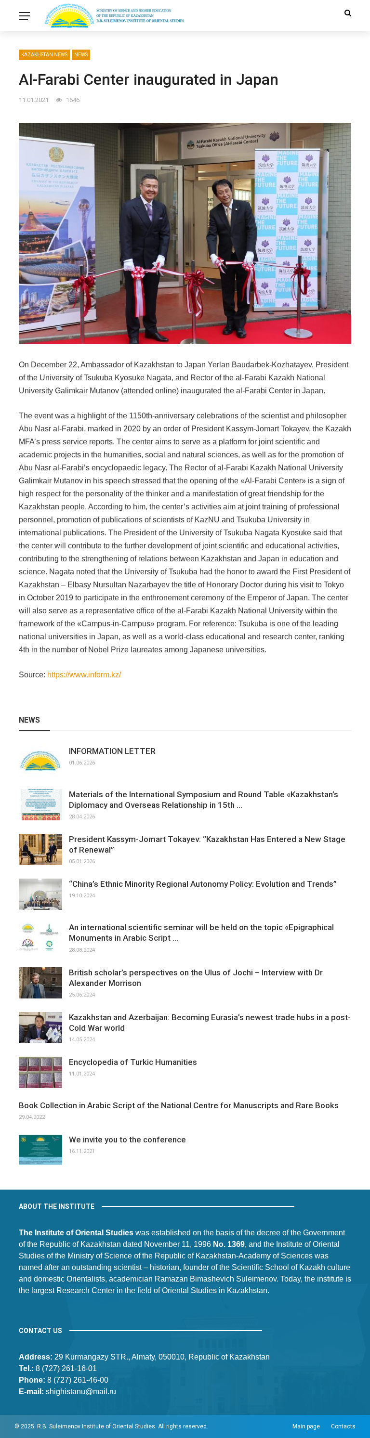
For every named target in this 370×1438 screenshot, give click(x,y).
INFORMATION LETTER (112, 751)
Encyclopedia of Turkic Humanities (133, 1062)
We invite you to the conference (127, 1139)
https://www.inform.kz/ (84, 675)
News (81, 54)
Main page (306, 1426)
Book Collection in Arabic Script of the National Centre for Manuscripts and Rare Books (179, 1105)
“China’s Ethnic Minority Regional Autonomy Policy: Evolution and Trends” (203, 884)
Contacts (343, 1426)
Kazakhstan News (44, 54)
